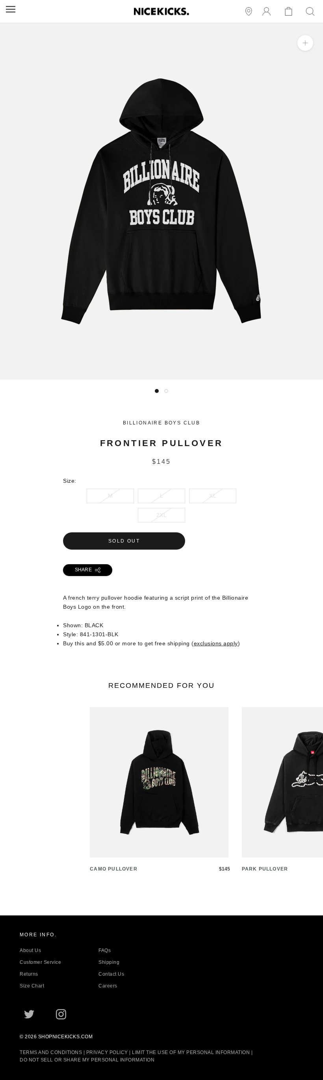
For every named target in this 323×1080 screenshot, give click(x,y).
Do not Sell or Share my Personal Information (87, 1060)
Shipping (108, 962)
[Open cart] (289, 11)
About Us (30, 950)
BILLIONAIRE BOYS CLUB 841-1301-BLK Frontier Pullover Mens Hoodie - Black (107, 375)
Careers (107, 986)
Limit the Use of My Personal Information (191, 1052)
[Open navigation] (10, 9)
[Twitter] (29, 1014)
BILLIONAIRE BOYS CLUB (161, 423)
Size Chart (32, 986)
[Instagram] (61, 1014)
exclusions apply (216, 643)
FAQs (104, 950)
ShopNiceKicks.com (65, 1036)
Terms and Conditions (51, 1052)
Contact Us (111, 974)
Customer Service (40, 962)
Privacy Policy (107, 1052)
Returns (29, 974)
